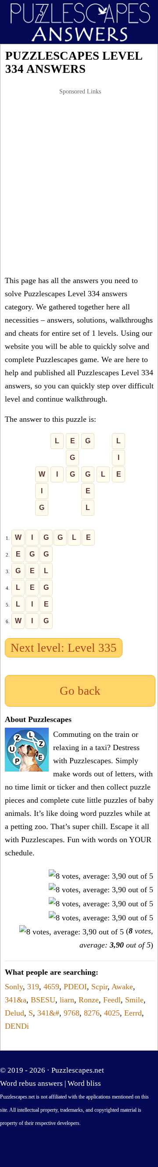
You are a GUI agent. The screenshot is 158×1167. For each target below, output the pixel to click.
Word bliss (84, 1083)
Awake (122, 986)
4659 (51, 986)
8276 (92, 1013)
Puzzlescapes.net (77, 1070)
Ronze (89, 999)
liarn (67, 999)
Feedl (112, 999)
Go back (80, 690)
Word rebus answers (31, 1083)
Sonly (14, 986)
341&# (48, 1013)
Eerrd (133, 1013)
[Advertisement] (79, 182)
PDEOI (75, 986)
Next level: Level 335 (64, 647)
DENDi (17, 1026)
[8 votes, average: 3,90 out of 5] (101, 876)
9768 (71, 1013)
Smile (134, 999)
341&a (15, 999)
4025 (112, 1013)
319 (33, 986)
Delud (14, 1013)
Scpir (99, 986)
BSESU (43, 999)
